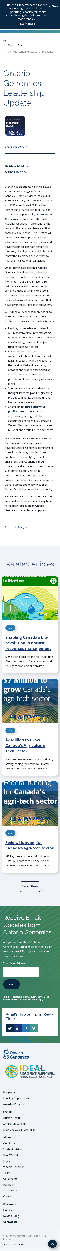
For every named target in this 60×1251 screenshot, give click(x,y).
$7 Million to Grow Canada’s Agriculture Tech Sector (25, 745)
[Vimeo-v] (34, 1028)
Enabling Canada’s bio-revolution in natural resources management (28, 643)
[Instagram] (26, 1028)
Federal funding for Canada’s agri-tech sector (29, 845)
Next (11, 984)
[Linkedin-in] (18, 1028)
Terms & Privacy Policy (14, 1244)
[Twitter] (10, 1028)
